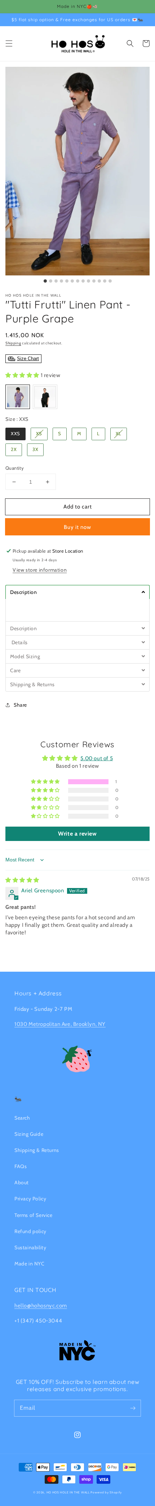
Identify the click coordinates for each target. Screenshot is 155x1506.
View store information (40, 570)
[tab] (77, 592)
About (21, 1182)
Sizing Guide (28, 1134)
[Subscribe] (133, 1408)
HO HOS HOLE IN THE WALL (68, 1492)
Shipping (13, 343)
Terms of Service (33, 1215)
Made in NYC (29, 1263)
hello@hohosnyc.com (40, 1305)
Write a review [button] (77, 833)
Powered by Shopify (106, 1492)
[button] (9, 43)
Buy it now (77, 527)
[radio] (17, 397)
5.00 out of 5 (96, 758)
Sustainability (30, 1247)
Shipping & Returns (36, 1150)
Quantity (14, 468)
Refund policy (30, 1231)
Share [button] (20, 705)
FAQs (20, 1166)
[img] (22, 880)
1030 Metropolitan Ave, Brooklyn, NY (60, 1024)
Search (22, 1118)
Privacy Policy (30, 1198)
